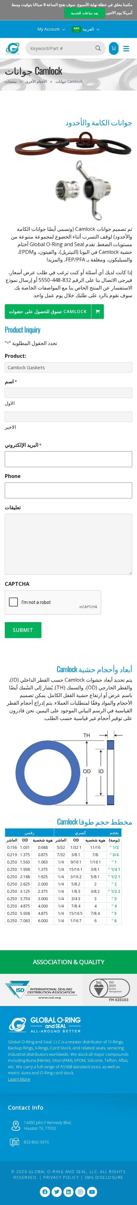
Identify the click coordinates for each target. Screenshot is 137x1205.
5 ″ (114, 913)
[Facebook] (45, 1192)
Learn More (19, 1079)
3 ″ (114, 898)
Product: (15, 355)
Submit (23, 630)
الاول (10, 403)
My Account (49, 29)
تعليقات (13, 507)
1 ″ (114, 862)
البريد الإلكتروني (23, 444)
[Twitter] (57, 1192)
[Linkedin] (68, 1192)
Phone (13, 476)
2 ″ (114, 884)
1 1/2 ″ (114, 876)
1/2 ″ (114, 847)
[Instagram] (80, 1192)
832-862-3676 (36, 1142)
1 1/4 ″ (114, 869)
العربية (88, 29)
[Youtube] (92, 1192)
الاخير (10, 427)
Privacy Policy (61, 1177)
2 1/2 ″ (114, 891)
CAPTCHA (17, 583)
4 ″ (114, 906)
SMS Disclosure (104, 1177)
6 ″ (114, 920)
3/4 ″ (114, 854)
